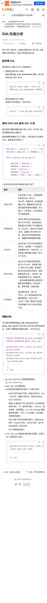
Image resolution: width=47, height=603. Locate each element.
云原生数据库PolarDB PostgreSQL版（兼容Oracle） (23, 24)
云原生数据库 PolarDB (16, 21)
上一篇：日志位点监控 (11, 472)
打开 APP (39, 3)
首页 (3, 21)
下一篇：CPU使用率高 (35, 472)
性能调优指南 (9, 26)
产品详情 (22, 43)
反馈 (27, 484)
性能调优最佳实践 (23, 26)
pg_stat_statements (13, 382)
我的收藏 (38, 43)
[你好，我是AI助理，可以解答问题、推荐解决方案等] (32, 9)
